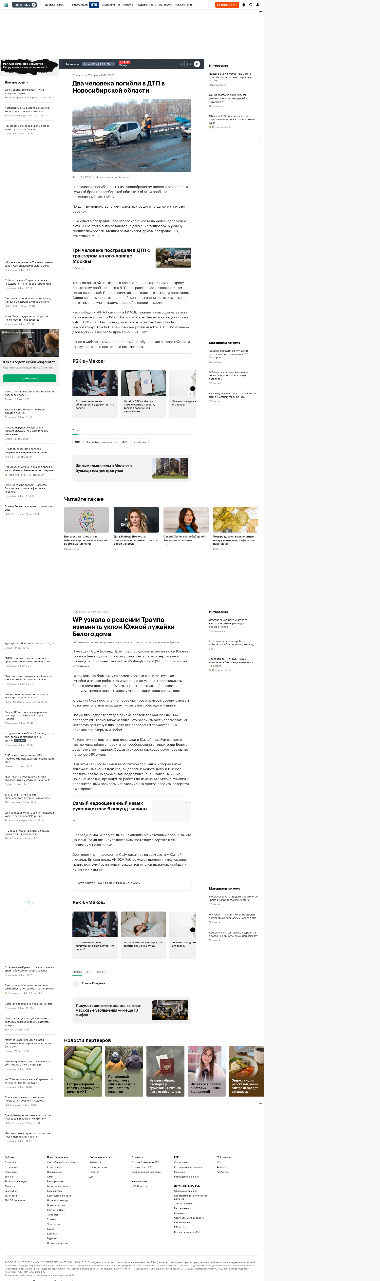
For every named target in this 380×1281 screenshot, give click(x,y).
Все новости (15, 82)
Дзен (92, 1176)
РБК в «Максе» (89, 361)
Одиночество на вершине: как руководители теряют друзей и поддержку (228, 98)
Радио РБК (21, 5)
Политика (10, 133)
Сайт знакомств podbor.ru (189, 1217)
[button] (243, 5)
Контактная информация (188, 1167)
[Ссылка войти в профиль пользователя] (258, 4)
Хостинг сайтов (183, 1203)
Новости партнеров (87, 1040)
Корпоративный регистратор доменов (191, 1197)
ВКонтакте (95, 1162)
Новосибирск (55, 1171)
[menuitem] (53, 4)
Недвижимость (217, 84)
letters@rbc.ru (37, 1271)
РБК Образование (15, 1200)
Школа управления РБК (187, 1232)
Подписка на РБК (141, 1167)
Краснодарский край (59, 1195)
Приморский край (57, 1243)
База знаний (11, 1195)
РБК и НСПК (11, 306)
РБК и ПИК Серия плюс (18, 701)
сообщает (161, 191)
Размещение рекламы (186, 1176)
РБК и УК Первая (14, 514)
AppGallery (223, 1171)
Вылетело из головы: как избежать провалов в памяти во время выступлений (85, 540)
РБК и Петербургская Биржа (21, 97)
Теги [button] (75, 430)
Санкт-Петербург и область (63, 1162)
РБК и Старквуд (13, 838)
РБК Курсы (180, 1227)
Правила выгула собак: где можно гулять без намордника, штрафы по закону (231, 77)
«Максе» (133, 882)
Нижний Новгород (57, 1200)
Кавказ (50, 1228)
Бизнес (9, 399)
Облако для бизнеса (185, 1190)
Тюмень (51, 1219)
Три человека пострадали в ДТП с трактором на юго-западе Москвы (111, 256)
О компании (181, 1162)
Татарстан (53, 1214)
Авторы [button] (77, 971)
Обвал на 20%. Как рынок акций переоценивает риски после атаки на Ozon (232, 119)
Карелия (52, 1233)
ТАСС (76, 282)
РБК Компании (13, 802)
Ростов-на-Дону (56, 1209)
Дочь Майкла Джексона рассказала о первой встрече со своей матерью (136, 540)
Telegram (94, 1171)
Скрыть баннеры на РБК (145, 1162)
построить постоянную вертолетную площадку (124, 842)
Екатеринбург (55, 1167)
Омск (50, 1176)
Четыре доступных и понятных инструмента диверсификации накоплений (234, 540)
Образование (216, 105)
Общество (11, 270)
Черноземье (54, 1224)
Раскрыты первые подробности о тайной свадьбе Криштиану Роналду (231, 642)
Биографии (11, 1190)
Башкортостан (55, 1181)
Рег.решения (181, 1208)
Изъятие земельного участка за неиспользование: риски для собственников (228, 623)
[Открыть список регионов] (243, 5)
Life (116, 549)
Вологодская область (59, 1186)
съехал (154, 341)
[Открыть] (29, 5)
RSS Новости (139, 1186)
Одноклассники (98, 1167)
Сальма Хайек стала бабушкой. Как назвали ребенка (184, 538)
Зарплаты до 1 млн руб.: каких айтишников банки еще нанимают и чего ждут (231, 662)
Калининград (54, 1190)
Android (221, 1167)
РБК (74, 820)
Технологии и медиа (16, 115)
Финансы (10, 456)
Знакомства (180, 1213)
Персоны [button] (100, 971)
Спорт (8, 438)
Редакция (179, 1171)
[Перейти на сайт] (29, 67)
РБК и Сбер (220, 549)
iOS (219, 1162)
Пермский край (56, 1205)
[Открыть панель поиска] (251, 4)
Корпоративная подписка (146, 1171)
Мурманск (53, 1238)
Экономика (11, 1167)
